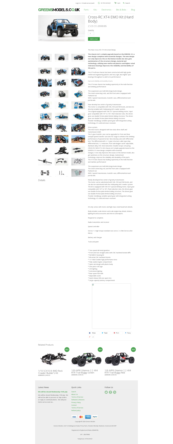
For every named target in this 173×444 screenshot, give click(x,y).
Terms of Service (77, 397)
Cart (118, 3)
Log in (78, 3)
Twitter (106, 392)
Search (73, 392)
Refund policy (76, 410)
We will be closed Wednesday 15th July (52, 392)
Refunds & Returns (77, 400)
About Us (74, 394)
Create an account (88, 3)
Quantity (91, 30)
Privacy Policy (76, 402)
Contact (74, 405)
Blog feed (114, 392)
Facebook (110, 392)
